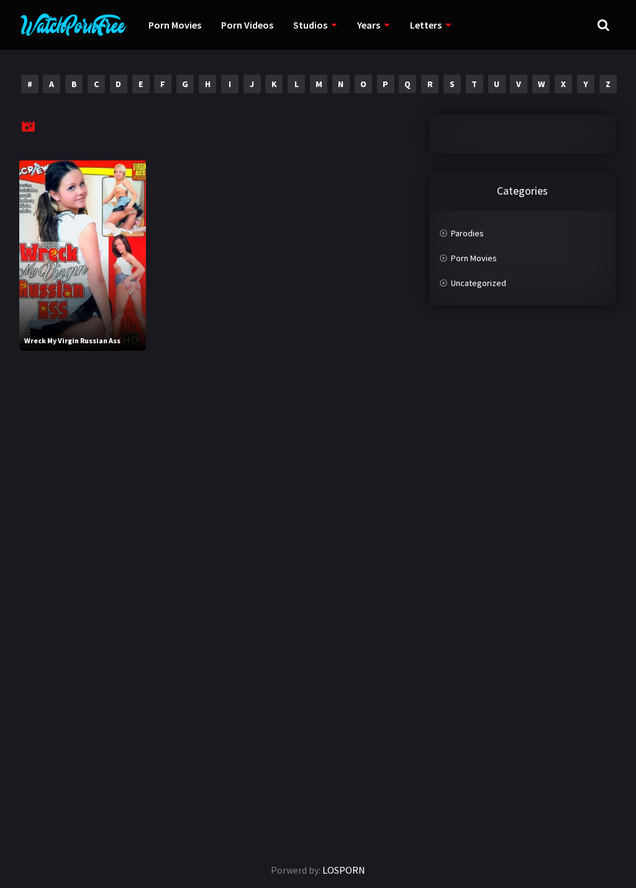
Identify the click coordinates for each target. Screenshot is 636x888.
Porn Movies (174, 25)
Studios (310, 25)
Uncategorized (478, 283)
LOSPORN (343, 870)
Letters (426, 25)
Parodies (467, 233)
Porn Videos (247, 25)
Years (368, 25)
